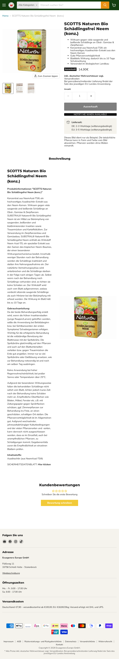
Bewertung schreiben (59, 503)
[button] (8, 88)
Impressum (8, 641)
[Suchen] (105, 5)
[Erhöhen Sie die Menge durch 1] (91, 96)
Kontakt (59, 644)
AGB (19, 641)
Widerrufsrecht (105, 641)
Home (5, 16)
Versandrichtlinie (87, 641)
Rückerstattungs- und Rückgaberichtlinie (43, 641)
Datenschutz (70, 641)
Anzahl (67, 89)
